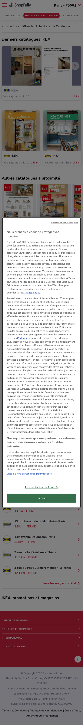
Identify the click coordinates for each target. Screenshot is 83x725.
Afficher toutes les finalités (41, 487)
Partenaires (23, 338)
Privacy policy (32, 292)
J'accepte (41, 497)
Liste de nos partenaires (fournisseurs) (30, 473)
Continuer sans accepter (64, 222)
